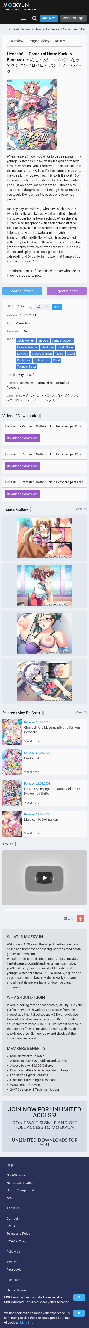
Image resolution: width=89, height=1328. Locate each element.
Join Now (49, 18)
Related (60, 41)
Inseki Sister (66, 347)
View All (81, 509)
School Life (42, 360)
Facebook (14, 1269)
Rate (57, 307)
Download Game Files (22, 438)
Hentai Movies (17, 1290)
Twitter (12, 1262)
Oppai (71, 353)
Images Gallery (39, 41)
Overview (16, 41)
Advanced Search (34, 18)
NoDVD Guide (16, 1175)
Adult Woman (25, 340)
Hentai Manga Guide (21, 1190)
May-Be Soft (26, 375)
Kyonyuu (22, 353)
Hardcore (48, 347)
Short (56, 360)
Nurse (59, 353)
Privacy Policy (16, 1241)
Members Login (73, 18)
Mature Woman (42, 353)
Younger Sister (26, 366)
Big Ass (43, 340)
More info (27, 1322)
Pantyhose (24, 360)
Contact (12, 1218)
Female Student (62, 340)
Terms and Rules (18, 1233)
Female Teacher (27, 347)
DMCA (11, 1226)
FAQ (10, 1198)
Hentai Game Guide (20, 1183)
